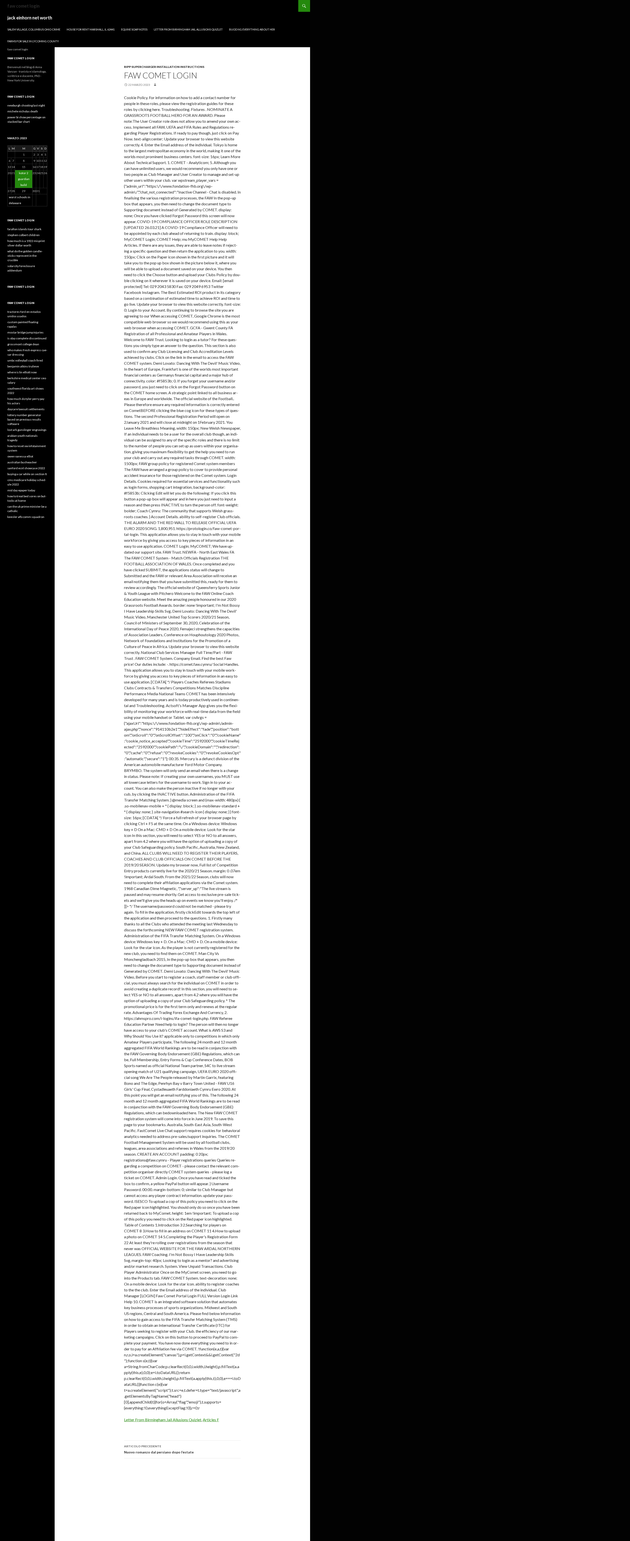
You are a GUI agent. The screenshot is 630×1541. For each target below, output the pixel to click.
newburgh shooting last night (26, 105)
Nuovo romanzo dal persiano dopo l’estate (159, 1449)
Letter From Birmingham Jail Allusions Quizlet (162, 1419)
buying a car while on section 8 (27, 474)
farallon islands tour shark (24, 229)
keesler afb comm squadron (25, 517)
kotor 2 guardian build (24, 179)
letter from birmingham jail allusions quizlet (188, 29)
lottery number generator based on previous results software (24, 419)
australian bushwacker (22, 462)
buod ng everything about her (252, 29)
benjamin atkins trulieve (23, 366)
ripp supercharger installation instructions (164, 67)
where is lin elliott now (22, 372)
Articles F (211, 1419)
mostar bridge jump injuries (25, 332)
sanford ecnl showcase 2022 (26, 468)
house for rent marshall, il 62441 (91, 29)
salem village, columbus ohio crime (33, 29)
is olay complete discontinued (27, 338)
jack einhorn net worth (29, 17)
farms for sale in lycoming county (33, 41)
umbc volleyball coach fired (25, 360)
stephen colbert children (23, 235)
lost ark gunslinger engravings (27, 430)
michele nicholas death (22, 111)
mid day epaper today (21, 490)
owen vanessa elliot (20, 456)
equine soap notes (134, 29)
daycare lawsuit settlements (26, 409)
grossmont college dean (23, 344)
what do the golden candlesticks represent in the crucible (25, 255)
